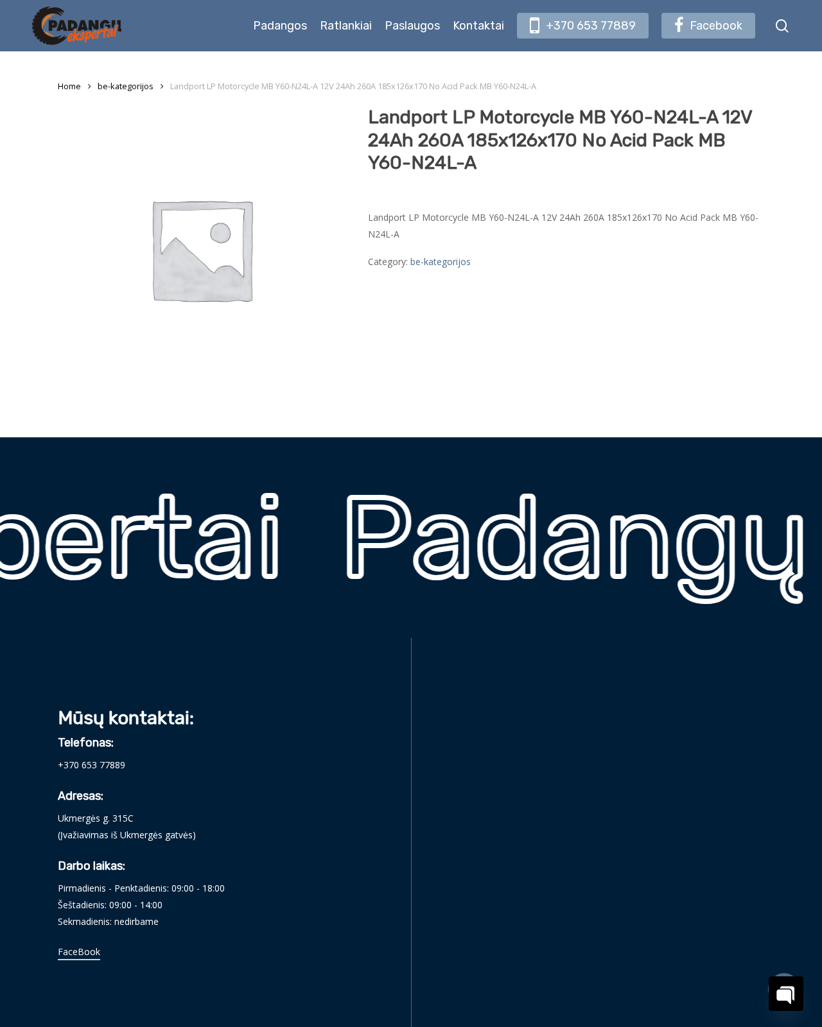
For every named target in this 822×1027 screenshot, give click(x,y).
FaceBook (79, 951)
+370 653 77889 (91, 765)
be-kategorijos (125, 86)
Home (69, 86)
